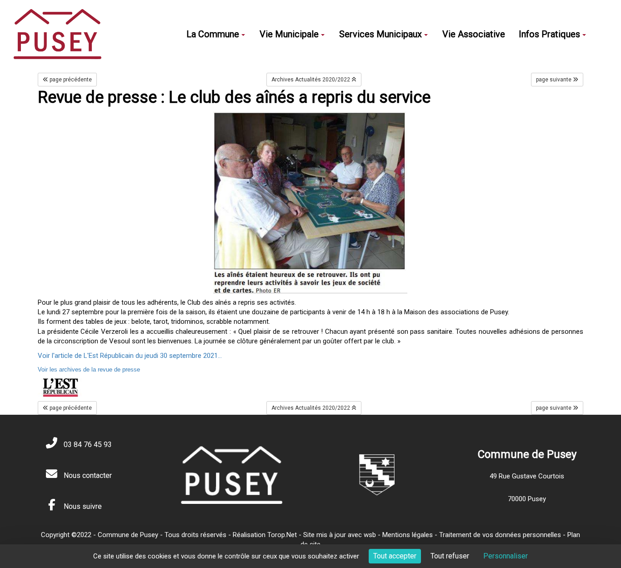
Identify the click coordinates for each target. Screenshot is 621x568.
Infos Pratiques (549, 34)
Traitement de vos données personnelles (500, 535)
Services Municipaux (380, 34)
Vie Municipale (289, 34)
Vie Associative (473, 34)
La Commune (212, 34)
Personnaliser (505, 556)
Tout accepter (394, 556)
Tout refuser (450, 556)
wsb (370, 535)
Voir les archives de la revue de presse (89, 369)
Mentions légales (407, 535)
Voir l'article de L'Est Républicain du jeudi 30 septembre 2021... (130, 356)
